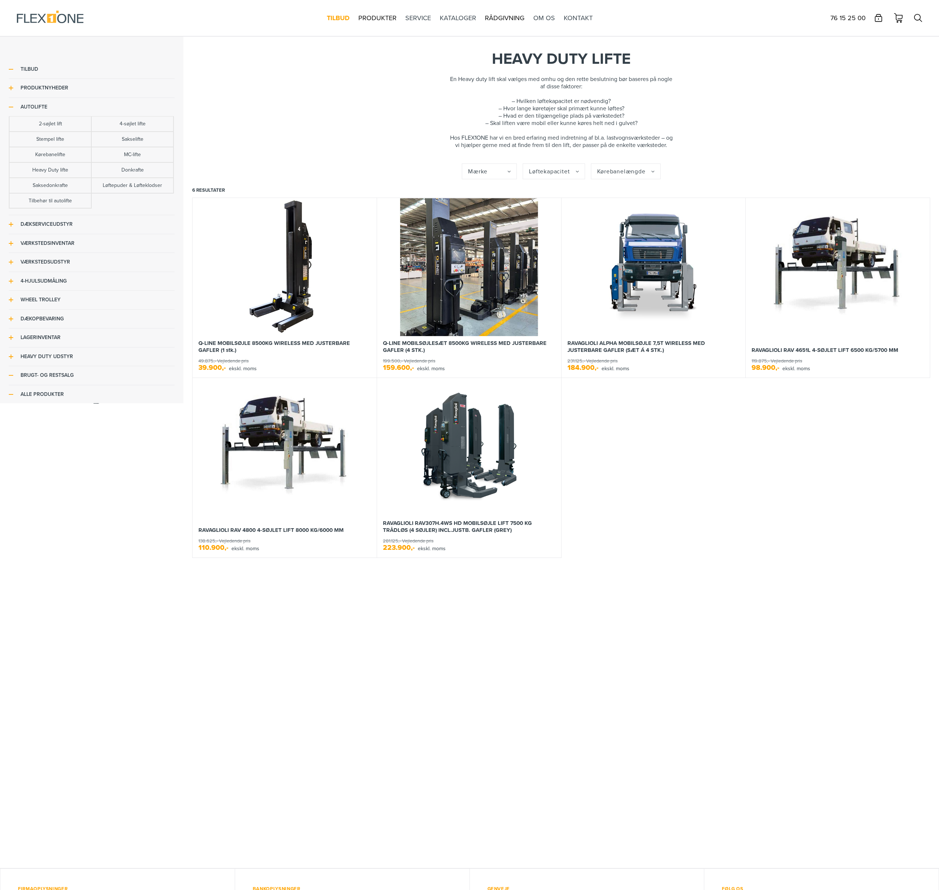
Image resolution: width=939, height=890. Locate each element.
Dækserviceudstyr (47, 224)
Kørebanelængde (621, 171)
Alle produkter (42, 394)
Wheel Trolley (41, 300)
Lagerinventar (41, 338)
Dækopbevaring (42, 319)
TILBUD (29, 69)
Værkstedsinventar (47, 243)
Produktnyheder (44, 88)
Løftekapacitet (549, 171)
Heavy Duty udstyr (47, 356)
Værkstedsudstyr (45, 262)
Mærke (477, 171)
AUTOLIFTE (34, 107)
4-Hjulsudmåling (44, 281)
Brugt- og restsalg (47, 375)
